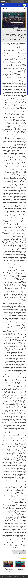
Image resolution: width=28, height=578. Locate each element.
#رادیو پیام (16, 553)
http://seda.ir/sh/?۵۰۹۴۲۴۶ (8, 40)
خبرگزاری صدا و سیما (17, 551)
